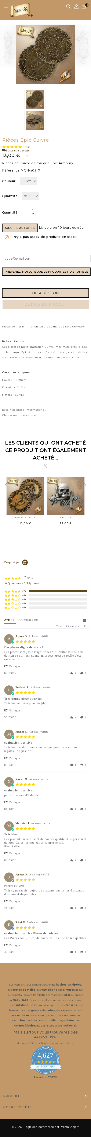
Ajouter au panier (20, 228)
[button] (14, 666)
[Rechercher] (68, 6)
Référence (11, 170)
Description (45, 293)
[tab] (10, 621)
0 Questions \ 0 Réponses (22, 583)
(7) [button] (24, 591)
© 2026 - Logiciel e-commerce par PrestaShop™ (45, 1126)
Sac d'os (66, 517)
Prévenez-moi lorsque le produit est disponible (46, 271)
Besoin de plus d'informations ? (24, 409)
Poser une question (19, 150)
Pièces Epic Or (25, 517)
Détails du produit (46, 304)
